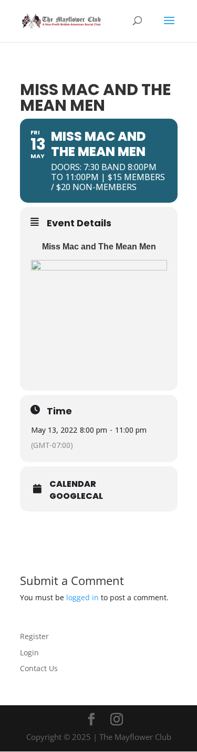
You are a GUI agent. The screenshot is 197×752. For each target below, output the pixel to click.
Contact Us (39, 668)
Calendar (72, 484)
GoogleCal (76, 496)
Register (34, 636)
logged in (82, 597)
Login (29, 652)
